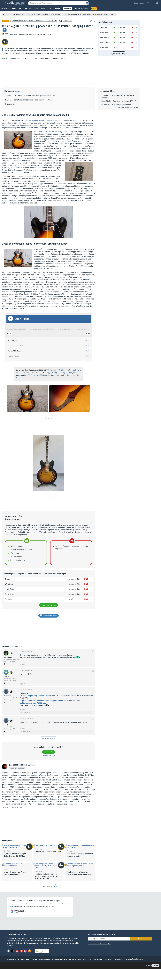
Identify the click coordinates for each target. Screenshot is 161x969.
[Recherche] (87, 3)
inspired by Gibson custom (39, 696)
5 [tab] (55, 418)
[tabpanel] (27, 398)
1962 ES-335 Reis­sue (45, 132)
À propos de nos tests (12, 519)
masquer (18, 91)
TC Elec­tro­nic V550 (35, 375)
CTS (40, 532)
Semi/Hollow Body (18, 14)
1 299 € (86, 599)
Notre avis (11, 104)
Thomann (8, 579)
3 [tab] (48, 418)
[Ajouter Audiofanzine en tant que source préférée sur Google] (17, 911)
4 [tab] (52, 418)
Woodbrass (9, 584)
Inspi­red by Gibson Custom (40, 120)
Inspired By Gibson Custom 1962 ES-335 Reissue (44, 14)
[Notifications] (157, 3)
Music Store (9, 589)
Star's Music (9, 594)
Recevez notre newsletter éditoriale (102, 934)
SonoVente (9, 599)
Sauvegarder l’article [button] (50, 615)
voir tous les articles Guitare (128, 107)
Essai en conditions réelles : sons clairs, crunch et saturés (29, 100)
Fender (19, 123)
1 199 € (86, 589)
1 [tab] (42, 418)
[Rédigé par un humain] (5, 34)
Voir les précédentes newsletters (99, 944)
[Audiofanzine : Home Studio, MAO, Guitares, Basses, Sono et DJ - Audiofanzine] (14, 3)
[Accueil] (3, 14)
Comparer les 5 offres (48, 605)
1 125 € (86, 579)
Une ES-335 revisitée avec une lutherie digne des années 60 (31, 96)
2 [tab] (45, 418)
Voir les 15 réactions (49, 738)
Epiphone (56, 120)
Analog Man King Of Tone (62, 373)
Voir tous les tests (48, 886)
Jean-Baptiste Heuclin (26, 34)
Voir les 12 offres (119, 53)
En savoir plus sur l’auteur (12, 808)
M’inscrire (141, 939)
